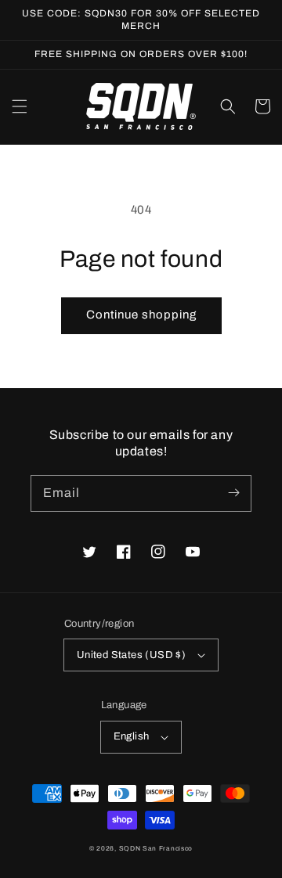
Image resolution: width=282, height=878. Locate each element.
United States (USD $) (131, 655)
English (132, 736)
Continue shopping (141, 314)
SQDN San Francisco (156, 848)
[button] (19, 106)
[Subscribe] (233, 493)
